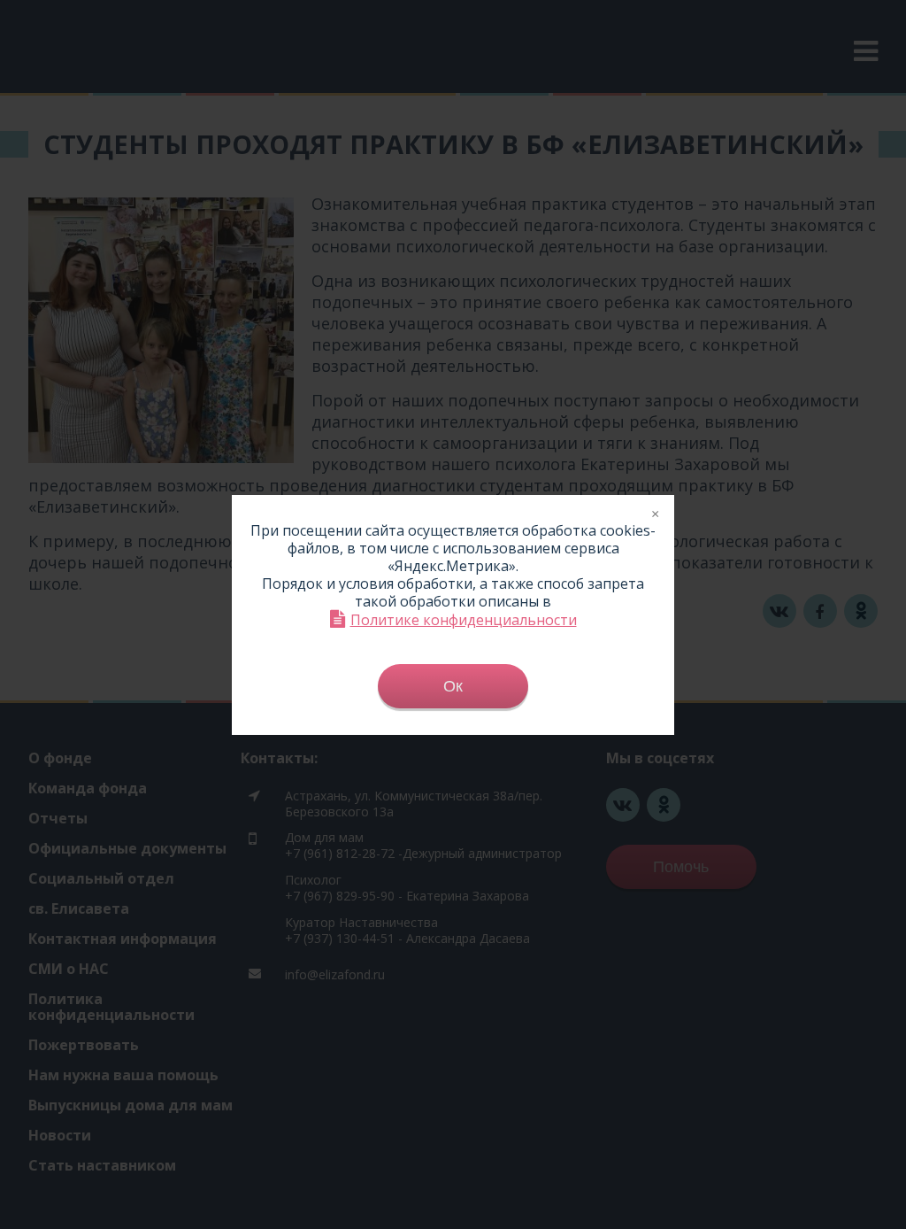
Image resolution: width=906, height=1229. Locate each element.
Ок (453, 686)
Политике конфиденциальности (463, 619)
